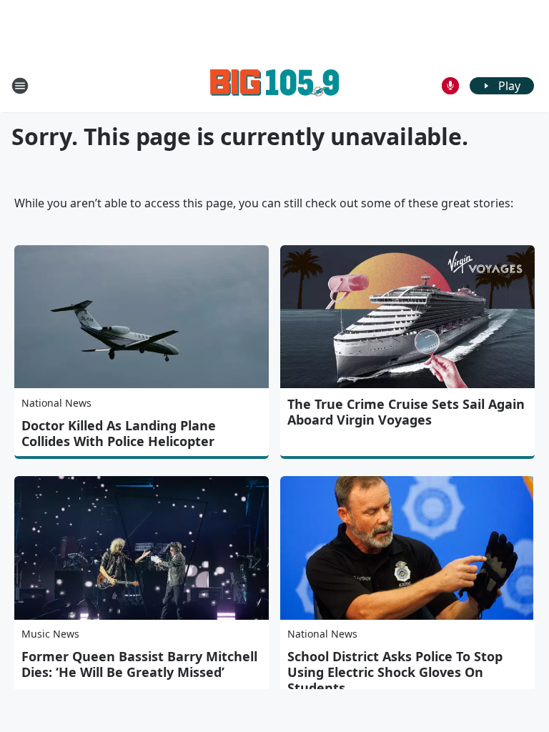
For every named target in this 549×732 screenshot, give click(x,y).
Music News (50, 633)
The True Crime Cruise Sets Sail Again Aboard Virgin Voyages (406, 411)
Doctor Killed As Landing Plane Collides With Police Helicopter (118, 433)
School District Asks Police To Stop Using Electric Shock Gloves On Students (395, 672)
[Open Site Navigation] (20, 85)
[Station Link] (274, 85)
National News (56, 403)
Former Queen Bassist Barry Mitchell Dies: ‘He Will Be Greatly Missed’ (139, 664)
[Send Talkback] (450, 85)
